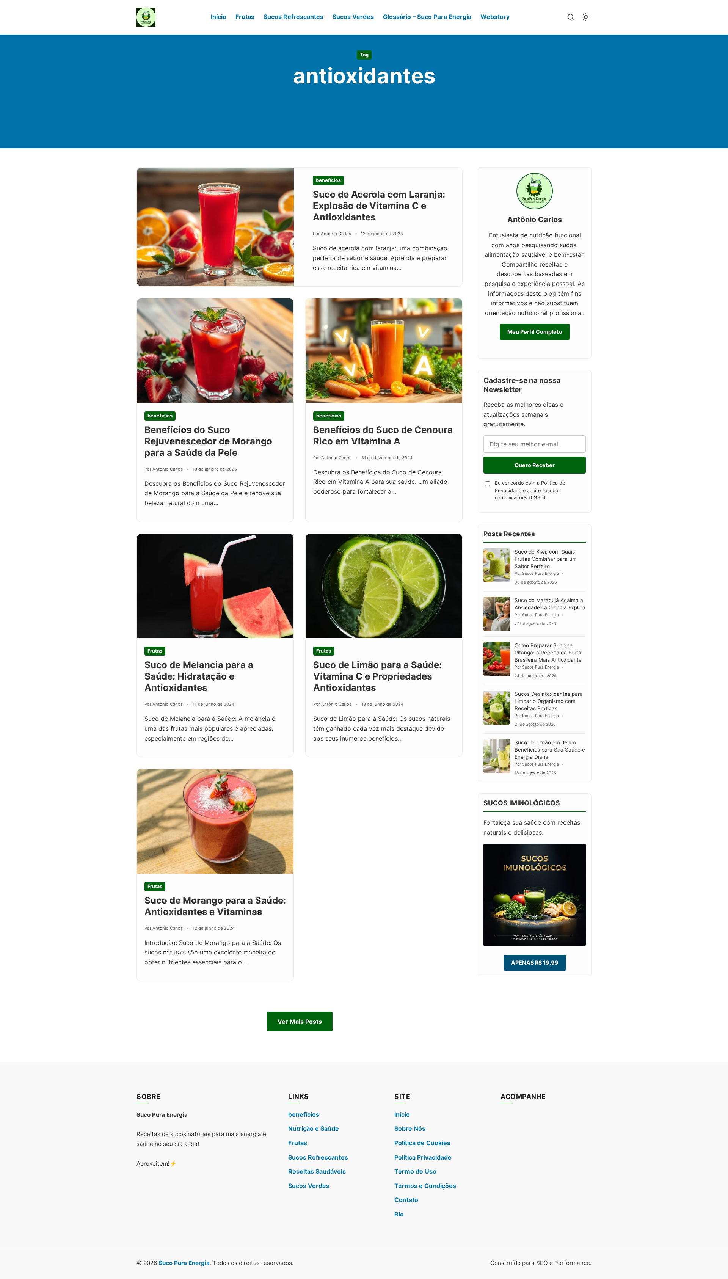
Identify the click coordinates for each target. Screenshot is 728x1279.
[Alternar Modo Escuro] (586, 17)
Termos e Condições (425, 1186)
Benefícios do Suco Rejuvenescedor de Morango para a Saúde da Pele (208, 441)
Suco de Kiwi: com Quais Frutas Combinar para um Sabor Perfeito (546, 559)
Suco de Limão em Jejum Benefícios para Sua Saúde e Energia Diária (550, 749)
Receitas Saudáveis (317, 1171)
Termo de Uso (415, 1171)
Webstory (495, 16)
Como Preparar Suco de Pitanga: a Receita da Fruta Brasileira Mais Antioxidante (548, 652)
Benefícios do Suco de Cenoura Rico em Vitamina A (383, 435)
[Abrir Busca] (570, 17)
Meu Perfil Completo (534, 331)
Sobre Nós (409, 1128)
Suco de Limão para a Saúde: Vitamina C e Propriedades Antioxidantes (377, 676)
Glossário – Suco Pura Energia (427, 16)
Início (218, 16)
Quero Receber (535, 465)
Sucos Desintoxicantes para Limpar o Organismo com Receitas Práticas (549, 701)
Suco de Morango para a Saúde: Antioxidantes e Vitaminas (215, 906)
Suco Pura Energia (184, 1262)
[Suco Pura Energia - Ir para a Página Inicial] (145, 17)
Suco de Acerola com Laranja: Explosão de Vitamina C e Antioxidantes (379, 206)
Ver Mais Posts (300, 1021)
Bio (399, 1214)
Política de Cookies (422, 1143)
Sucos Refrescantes (293, 16)
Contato (406, 1200)
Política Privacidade (423, 1157)
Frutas (244, 16)
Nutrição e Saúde (313, 1128)
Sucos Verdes (353, 16)
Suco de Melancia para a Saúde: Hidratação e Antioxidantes (198, 676)
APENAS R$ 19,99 (535, 962)
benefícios (303, 1114)
